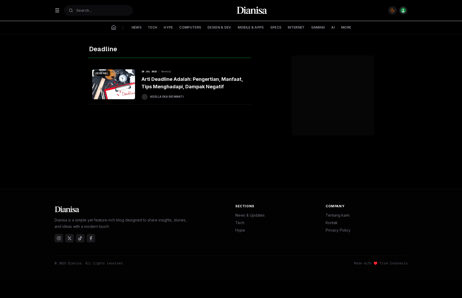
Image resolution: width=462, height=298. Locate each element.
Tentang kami (337, 215)
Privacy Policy (338, 230)
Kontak (332, 222)
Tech (239, 222)
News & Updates (250, 215)
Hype (240, 230)
